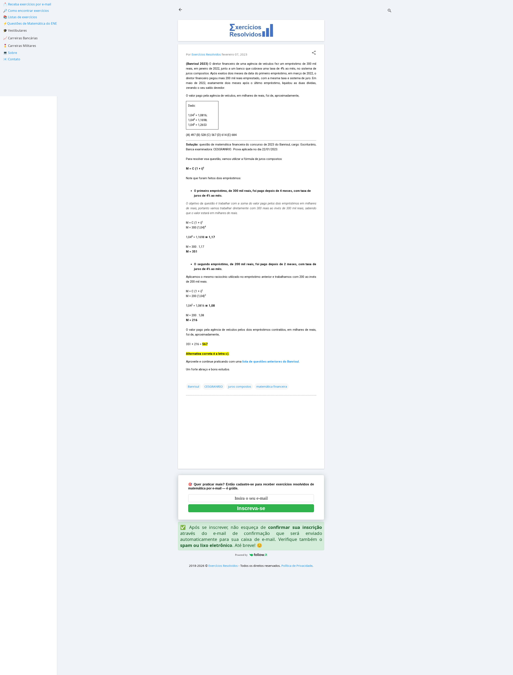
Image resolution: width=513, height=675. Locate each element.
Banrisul (193, 386)
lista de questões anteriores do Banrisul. (271, 361)
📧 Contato (11, 59)
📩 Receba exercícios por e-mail (27, 4)
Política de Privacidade (296, 566)
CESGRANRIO (213, 386)
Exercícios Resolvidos (223, 566)
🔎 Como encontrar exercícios (26, 10)
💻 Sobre (10, 53)
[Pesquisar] (389, 11)
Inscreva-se (251, 508)
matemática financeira (271, 386)
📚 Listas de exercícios (20, 17)
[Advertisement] (362, 80)
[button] (313, 53)
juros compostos (239, 386)
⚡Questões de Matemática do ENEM (31, 23)
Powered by (241, 554)
